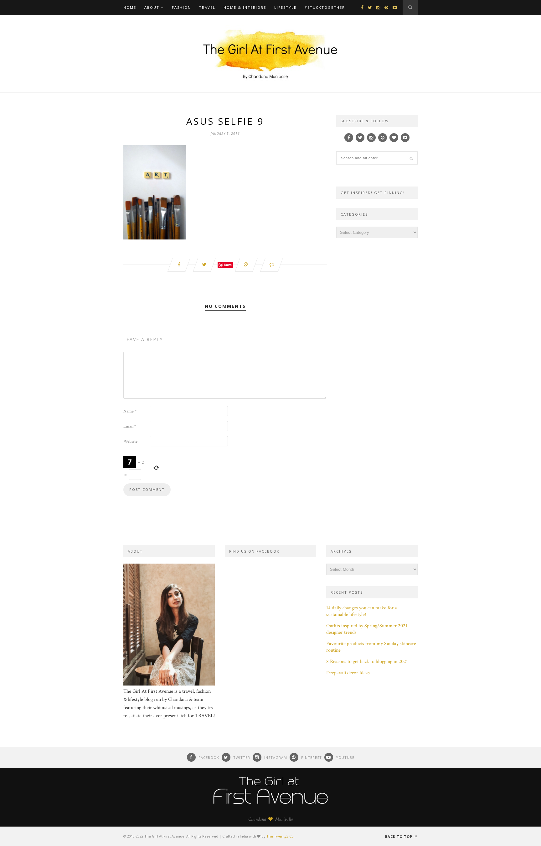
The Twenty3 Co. (280, 836)
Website (130, 441)
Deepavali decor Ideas (348, 673)
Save (228, 264)
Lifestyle (285, 7)
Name (130, 411)
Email (129, 426)
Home (129, 7)
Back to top (399, 836)
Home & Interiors (245, 7)
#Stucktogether (325, 7)
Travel (207, 7)
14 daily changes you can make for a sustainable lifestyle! (361, 611)
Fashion (181, 7)
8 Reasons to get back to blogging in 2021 (367, 661)
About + (154, 7)
